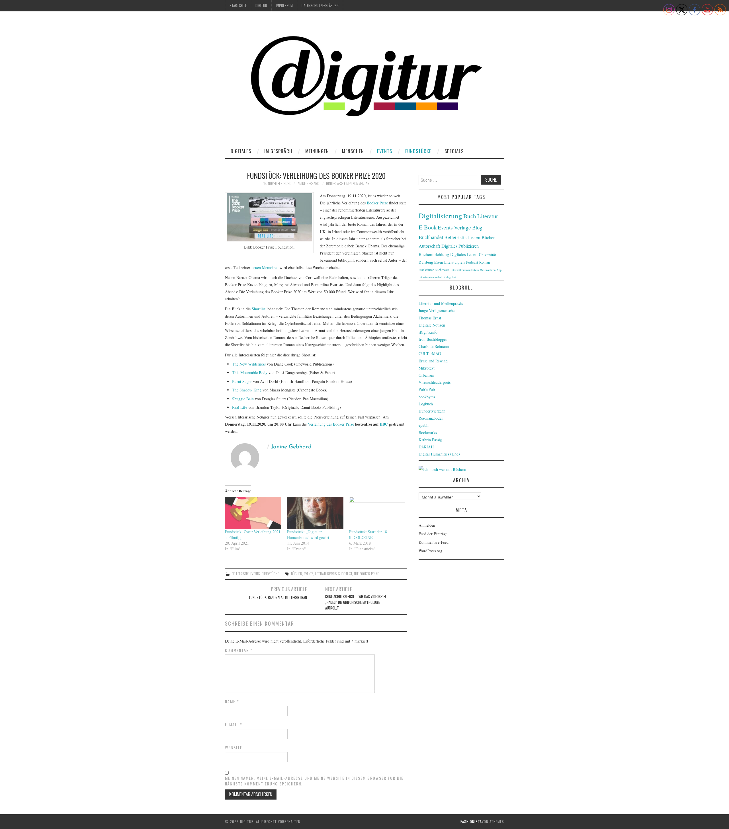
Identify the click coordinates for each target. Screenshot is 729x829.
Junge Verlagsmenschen (437, 310)
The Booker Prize (366, 573)
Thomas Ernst (430, 318)
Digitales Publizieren (460, 246)
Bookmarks (428, 432)
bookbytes (427, 396)
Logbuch (426, 404)
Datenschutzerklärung (320, 5)
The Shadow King (246, 390)
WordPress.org (430, 550)
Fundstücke (418, 151)
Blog (477, 227)
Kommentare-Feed (434, 542)
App (499, 270)
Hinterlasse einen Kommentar (347, 183)
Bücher (296, 573)
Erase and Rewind (433, 361)
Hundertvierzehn (432, 411)
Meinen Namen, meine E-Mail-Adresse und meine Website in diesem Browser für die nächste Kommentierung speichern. (314, 781)
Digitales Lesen (464, 254)
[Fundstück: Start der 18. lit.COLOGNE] (377, 513)
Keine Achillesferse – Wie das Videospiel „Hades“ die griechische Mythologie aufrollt (355, 602)
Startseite (238, 5)
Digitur (261, 5)
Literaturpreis (326, 573)
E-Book (428, 227)
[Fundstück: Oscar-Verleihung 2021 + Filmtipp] (253, 513)
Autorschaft (429, 246)
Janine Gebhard (307, 183)
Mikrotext (427, 368)
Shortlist (258, 308)
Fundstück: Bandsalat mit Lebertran (278, 597)
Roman (484, 262)
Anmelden (427, 525)
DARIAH (426, 447)
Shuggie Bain (243, 398)
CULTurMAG (430, 353)
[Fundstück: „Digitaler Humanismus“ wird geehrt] (315, 513)
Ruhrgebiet (450, 277)
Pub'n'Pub (427, 389)
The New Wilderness (249, 364)
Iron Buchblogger (433, 339)
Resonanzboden (431, 418)
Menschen (353, 151)
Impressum (284, 5)
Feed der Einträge (433, 533)
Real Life (239, 407)
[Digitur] (364, 79)
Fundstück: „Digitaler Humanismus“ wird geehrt (308, 534)
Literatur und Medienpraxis (441, 303)
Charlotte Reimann (434, 346)
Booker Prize (377, 203)
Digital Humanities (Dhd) (439, 454)
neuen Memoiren (265, 267)
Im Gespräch (278, 151)
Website (233, 747)
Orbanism (426, 375)
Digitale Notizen (432, 325)
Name (232, 701)
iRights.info (428, 332)
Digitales (241, 151)
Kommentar (239, 650)
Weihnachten (487, 270)
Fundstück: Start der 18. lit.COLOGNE (368, 534)
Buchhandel (431, 237)
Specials (454, 151)
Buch (469, 216)
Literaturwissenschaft (431, 277)
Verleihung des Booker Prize (331, 424)
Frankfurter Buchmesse (434, 270)
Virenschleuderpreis (434, 382)
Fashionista (471, 821)
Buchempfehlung (434, 254)
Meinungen (317, 151)
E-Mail (233, 724)
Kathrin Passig (430, 439)
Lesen (474, 237)
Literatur (487, 216)
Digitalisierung (440, 215)
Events (384, 151)
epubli (424, 425)
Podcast (472, 262)
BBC (384, 424)
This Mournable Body (249, 372)
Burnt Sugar (242, 381)
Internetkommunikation (464, 270)
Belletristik (240, 573)
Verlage (462, 227)
